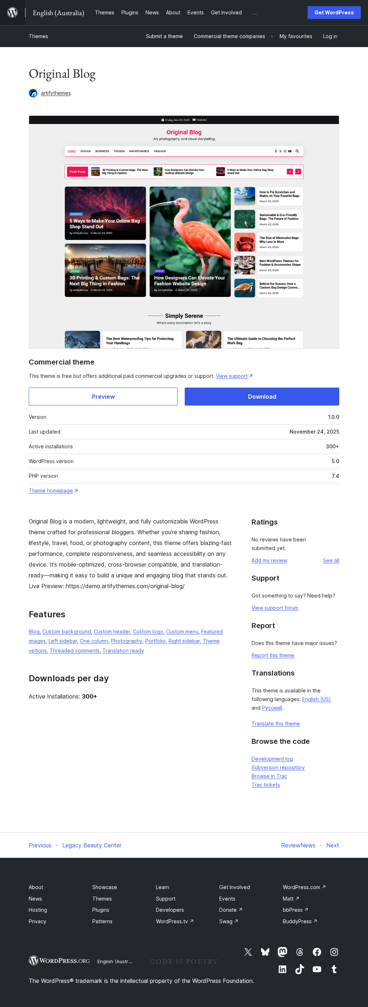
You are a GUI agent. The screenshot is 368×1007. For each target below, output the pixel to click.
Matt (291, 899)
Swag (229, 921)
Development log (272, 759)
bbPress (296, 910)
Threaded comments (75, 650)
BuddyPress (300, 921)
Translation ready (123, 650)
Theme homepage (51, 491)
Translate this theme (276, 723)
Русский (272, 708)
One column (94, 641)
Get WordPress (334, 12)
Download (262, 396)
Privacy (37, 921)
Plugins (100, 910)
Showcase (104, 887)
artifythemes (56, 93)
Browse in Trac (269, 776)
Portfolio (155, 641)
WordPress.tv (175, 921)
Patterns (102, 921)
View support (232, 376)
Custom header (112, 631)
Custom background (66, 631)
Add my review (269, 560)
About (36, 887)
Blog (34, 631)
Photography (126, 641)
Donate (231, 910)
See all (331, 560)
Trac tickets (266, 785)
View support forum (275, 608)
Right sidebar (184, 641)
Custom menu (182, 631)
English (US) (316, 699)
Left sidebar (63, 641)
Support (165, 899)
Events (227, 899)
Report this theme (273, 655)
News (35, 899)
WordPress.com (304, 887)
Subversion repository (278, 767)
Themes (38, 36)
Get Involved (234, 887)
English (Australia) (117, 961)
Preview (103, 396)
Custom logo (148, 631)
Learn (162, 887)
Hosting (38, 910)
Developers (170, 910)
